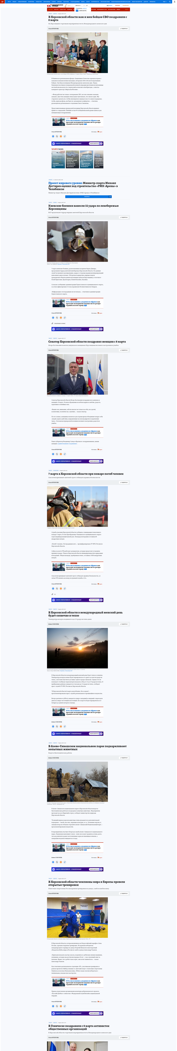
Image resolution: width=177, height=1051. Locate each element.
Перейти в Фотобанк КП (63, 264)
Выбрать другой (82, 10)
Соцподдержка (75, 1)
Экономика (46, 1)
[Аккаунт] (174, 1)
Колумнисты (95, 1)
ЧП (54, 594)
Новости (56, 9)
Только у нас (63, 9)
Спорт (88, 1)
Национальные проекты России (120, 1)
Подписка (126, 5)
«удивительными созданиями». (67, 444)
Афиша (118, 9)
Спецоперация (22, 1)
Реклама (117, 5)
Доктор (146, 1)
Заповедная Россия (102, 9)
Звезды (59, 1)
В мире (54, 1)
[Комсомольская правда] (55, 5)
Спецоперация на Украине (59, 323)
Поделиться (124, 28)
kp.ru (100, 132)
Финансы (152, 1)
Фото (9, 1)
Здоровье (66, 1)
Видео (14, 1)
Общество (39, 1)
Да (77, 10)
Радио (110, 5)
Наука (82, 1)
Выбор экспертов (137, 1)
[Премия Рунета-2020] (68, 5)
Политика (31, 1)
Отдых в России (92, 9)
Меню (2, 1)
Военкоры (69, 9)
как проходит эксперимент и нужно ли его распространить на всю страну (83, 122)
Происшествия (105, 1)
